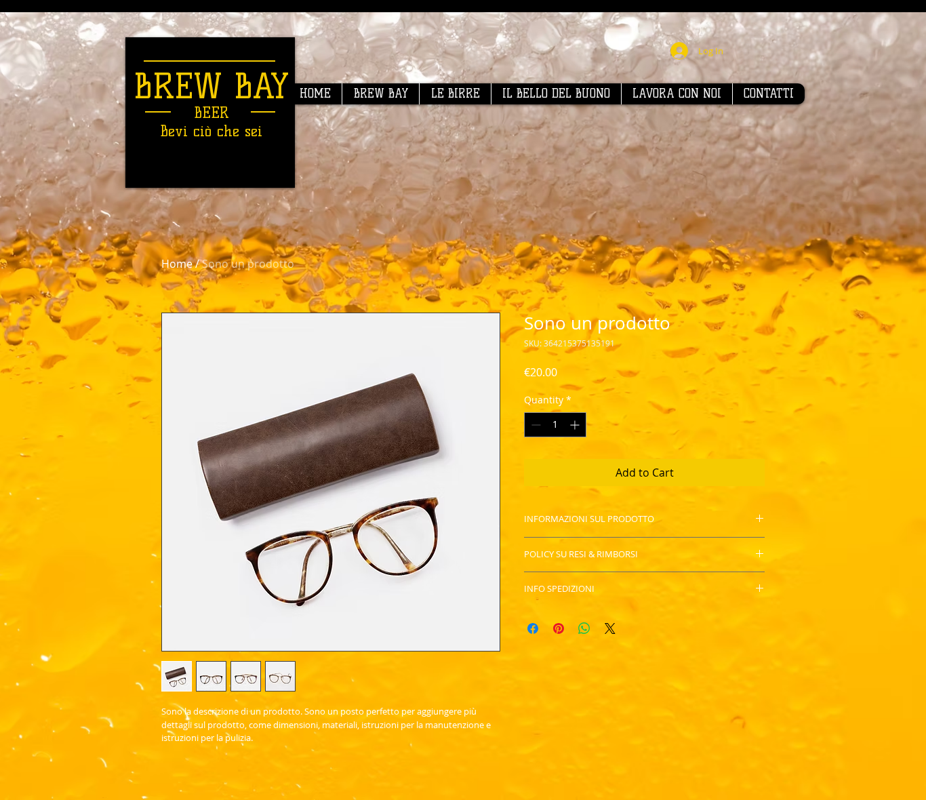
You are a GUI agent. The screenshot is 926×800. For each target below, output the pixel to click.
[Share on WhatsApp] (584, 628)
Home (177, 263)
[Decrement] (534, 425)
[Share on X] (610, 628)
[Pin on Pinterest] (558, 628)
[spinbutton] (555, 425)
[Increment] (575, 425)
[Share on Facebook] (533, 628)
